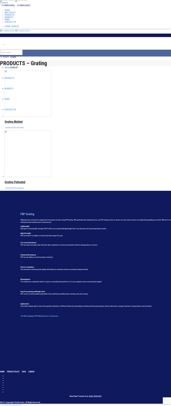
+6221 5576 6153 (95, 396)
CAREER (31, 371)
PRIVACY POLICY (13, 371)
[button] (10, 405)
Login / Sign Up (12, 26)
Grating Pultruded (15, 182)
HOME (2, 371)
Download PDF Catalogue (14, 127)
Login (13, 57)
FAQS (24, 371)
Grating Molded (14, 121)
